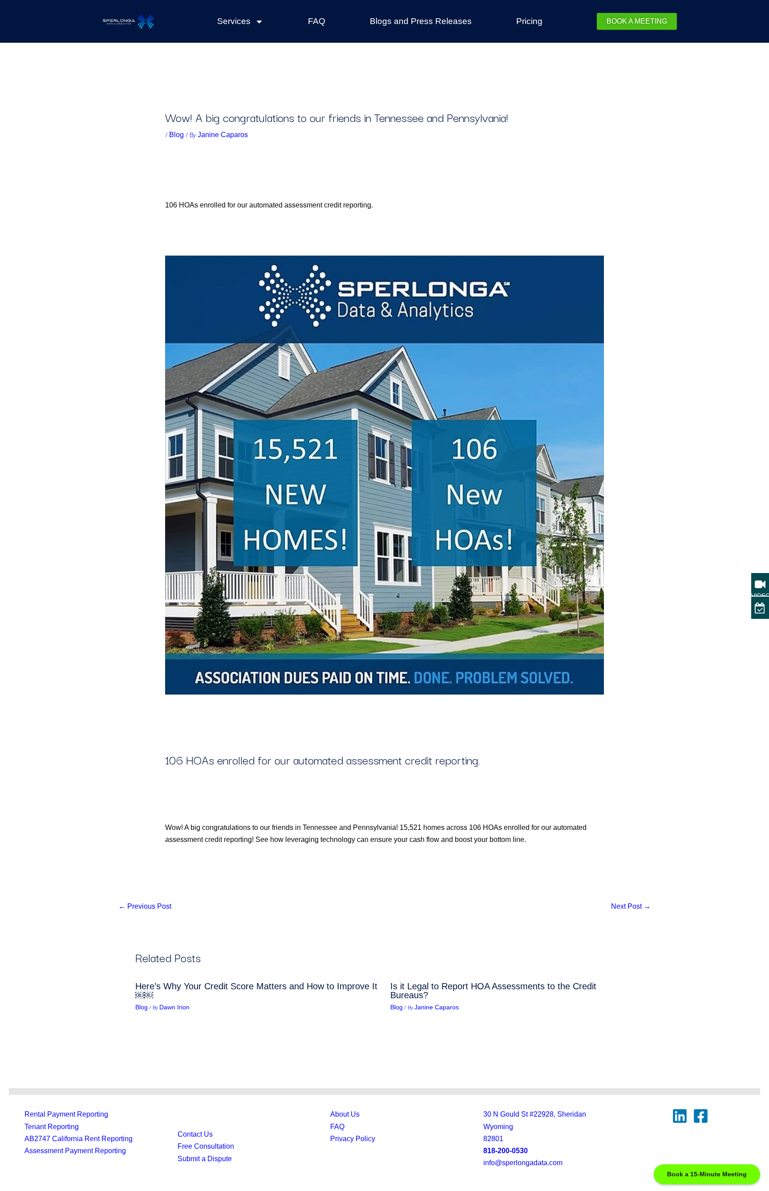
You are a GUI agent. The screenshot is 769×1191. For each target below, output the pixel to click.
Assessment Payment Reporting (75, 1150)
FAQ (316, 21)
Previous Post (144, 906)
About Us (345, 1114)
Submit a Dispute (205, 1159)
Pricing (529, 21)
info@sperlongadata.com (523, 1163)
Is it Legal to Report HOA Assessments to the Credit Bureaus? (493, 990)
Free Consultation (206, 1146)
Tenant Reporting (51, 1126)
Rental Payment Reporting (66, 1114)
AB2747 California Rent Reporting (78, 1138)
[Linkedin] (680, 1116)
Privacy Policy (352, 1138)
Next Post (631, 906)
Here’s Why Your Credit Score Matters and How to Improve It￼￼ (256, 990)
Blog (176, 134)
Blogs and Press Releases (421, 21)
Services (234, 21)
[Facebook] (700, 1116)
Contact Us (195, 1134)
